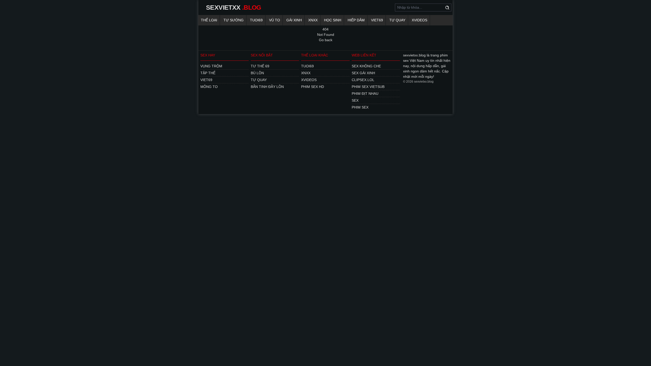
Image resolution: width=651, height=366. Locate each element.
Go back (325, 40)
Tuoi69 (256, 20)
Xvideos (419, 20)
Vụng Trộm (211, 66)
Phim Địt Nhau (365, 94)
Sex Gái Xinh (363, 73)
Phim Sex (360, 107)
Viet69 (377, 20)
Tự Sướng (234, 20)
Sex (355, 100)
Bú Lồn (257, 73)
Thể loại (209, 20)
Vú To (274, 20)
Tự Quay (397, 20)
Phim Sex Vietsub (368, 87)
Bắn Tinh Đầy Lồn (267, 87)
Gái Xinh (294, 20)
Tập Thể (207, 73)
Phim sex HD (312, 87)
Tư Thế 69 (260, 66)
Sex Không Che (366, 66)
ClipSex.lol (363, 80)
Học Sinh (332, 20)
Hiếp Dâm (356, 20)
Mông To (209, 87)
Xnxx (313, 20)
